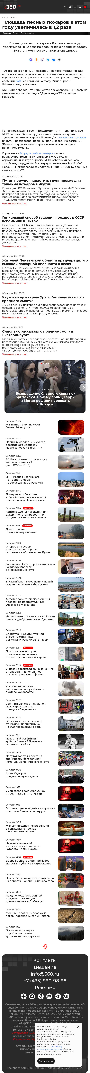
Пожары (16, 33)
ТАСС (18, 81)
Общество (7, 33)
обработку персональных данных (49, 1047)
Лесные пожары (27, 33)
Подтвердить (46, 1061)
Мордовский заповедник (37, 153)
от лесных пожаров (72, 137)
